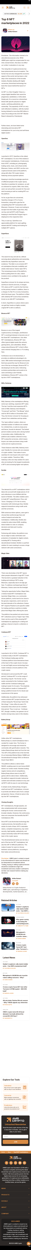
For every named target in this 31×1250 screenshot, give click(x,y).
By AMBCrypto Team (22, 925)
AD (28, 0)
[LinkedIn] (17, 883)
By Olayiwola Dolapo (22, 913)
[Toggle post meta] (27, 30)
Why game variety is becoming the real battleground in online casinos (22, 922)
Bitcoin (18, 930)
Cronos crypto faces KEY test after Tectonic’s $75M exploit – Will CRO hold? (15, 989)
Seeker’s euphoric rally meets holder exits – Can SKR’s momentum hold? (15, 965)
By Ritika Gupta (7, 1004)
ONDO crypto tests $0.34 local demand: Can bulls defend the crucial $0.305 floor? (13, 1014)
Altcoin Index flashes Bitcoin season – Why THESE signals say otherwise (15, 1001)
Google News (20, 917)
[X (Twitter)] (13, 883)
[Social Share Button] (29, 1244)
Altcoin (18, 904)
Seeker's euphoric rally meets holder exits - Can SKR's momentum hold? (22, 909)
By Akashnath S (7, 1018)
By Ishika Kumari (21, 938)
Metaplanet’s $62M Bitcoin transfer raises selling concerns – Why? (15, 976)
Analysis (5, 1009)
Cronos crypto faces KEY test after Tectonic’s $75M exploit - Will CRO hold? (22, 947)
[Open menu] (2, 7)
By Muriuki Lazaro (21, 951)
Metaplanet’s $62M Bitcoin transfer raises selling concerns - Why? (22, 934)
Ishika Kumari (12, 31)
